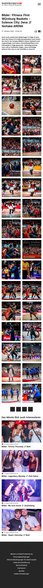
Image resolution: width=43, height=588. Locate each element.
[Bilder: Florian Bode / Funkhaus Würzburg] (11, 64)
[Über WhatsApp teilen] (24, 409)
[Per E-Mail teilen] (30, 409)
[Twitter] (21, 547)
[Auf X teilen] (18, 409)
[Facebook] (15, 547)
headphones (35, 31)
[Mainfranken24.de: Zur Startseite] (12, 4)
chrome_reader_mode (39, 31)
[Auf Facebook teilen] (12, 409)
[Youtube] (27, 547)
